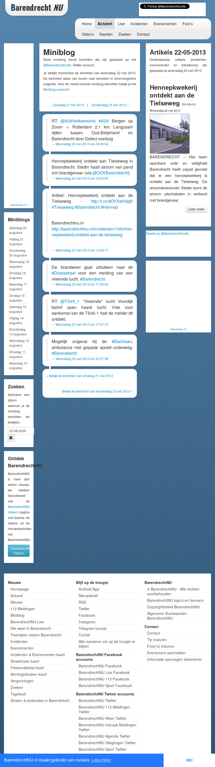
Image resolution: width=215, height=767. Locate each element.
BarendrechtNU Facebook (100, 665)
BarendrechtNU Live (27, 621)
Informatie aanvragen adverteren (174, 659)
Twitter (84, 608)
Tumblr (84, 634)
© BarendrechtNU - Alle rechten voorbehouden (173, 591)
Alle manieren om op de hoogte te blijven (107, 644)
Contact (143, 34)
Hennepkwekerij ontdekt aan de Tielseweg (173, 95)
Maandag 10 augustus (18, 365)
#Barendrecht (87, 207)
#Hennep (109, 207)
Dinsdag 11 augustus (17, 354)
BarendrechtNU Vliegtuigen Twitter (107, 742)
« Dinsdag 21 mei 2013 (67, 105)
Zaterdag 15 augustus (17, 309)
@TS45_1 (70, 301)
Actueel (105, 23)
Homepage (19, 589)
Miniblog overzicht (56, 89)
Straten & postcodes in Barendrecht (39, 700)
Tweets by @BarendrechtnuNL (167, 233)
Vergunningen (22, 680)
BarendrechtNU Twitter (97, 700)
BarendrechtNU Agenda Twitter (104, 736)
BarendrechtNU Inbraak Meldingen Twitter (107, 727)
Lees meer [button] (101, 760)
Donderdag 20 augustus (18, 252)
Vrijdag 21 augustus (16, 241)
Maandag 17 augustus (18, 286)
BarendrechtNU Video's (20, 550)
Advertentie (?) (19, 205)
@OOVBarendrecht (110, 173)
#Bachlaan (122, 341)
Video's (88, 34)
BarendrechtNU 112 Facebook (104, 679)
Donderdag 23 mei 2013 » (110, 105)
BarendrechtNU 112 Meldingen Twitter (104, 709)
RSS (82, 602)
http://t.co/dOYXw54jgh (112, 201)
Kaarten (106, 34)
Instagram (87, 621)
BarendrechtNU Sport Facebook (105, 685)
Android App (89, 589)
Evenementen (165, 23)
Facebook (87, 615)
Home (87, 23)
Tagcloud (18, 693)
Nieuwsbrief (88, 595)
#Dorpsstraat (64, 273)
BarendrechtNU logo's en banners (175, 600)
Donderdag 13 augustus (18, 331)
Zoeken (125, 34)
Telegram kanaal (92, 628)
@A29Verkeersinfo (78, 121)
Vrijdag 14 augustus (16, 320)
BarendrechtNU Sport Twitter (102, 749)
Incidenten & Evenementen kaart (37, 654)
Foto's (187, 23)
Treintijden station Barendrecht (35, 634)
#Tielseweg (62, 207)
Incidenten (139, 23)
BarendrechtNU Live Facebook (104, 672)
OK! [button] (189, 760)
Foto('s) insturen (160, 646)
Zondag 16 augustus (17, 297)
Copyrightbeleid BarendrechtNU (173, 606)
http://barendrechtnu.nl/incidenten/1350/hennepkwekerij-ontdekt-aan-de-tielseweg (92, 232)
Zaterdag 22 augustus (17, 230)
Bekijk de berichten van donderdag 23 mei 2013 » (97, 391)
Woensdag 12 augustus (19, 342)
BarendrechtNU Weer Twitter (102, 718)
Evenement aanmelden (166, 652)
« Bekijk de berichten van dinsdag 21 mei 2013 (79, 375)
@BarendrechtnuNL (57, 65)
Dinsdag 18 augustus (17, 275)
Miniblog (17, 615)
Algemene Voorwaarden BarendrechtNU (167, 616)
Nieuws (16, 602)
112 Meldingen (22, 608)
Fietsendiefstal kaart (27, 667)
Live (121, 23)
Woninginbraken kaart (28, 674)
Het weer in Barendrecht (30, 628)
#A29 (104, 121)
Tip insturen (157, 639)
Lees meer (196, 208)
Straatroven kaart (24, 661)
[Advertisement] (26, 123)
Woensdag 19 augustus (19, 264)
